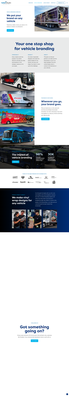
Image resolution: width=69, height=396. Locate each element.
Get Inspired (45, 118)
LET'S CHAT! (34, 340)
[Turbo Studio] (6, 2)
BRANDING (31, 2)
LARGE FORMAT (46, 2)
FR (67, 2)
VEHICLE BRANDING (38, 2)
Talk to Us (15, 161)
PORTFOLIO (53, 2)
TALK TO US (10, 30)
